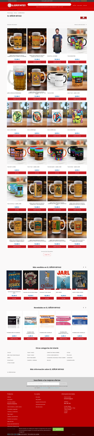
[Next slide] (86, 267)
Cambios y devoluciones (12, 416)
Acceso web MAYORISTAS (13, 423)
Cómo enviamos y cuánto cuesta (14, 406)
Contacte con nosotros (12, 419)
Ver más (77, 62)
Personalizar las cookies (33, 434)
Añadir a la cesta (16, 62)
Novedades (9, 399)
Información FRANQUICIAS (13, 426)
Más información (23, 434)
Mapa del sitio (10, 421)
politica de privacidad (44, 387)
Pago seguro (10, 414)
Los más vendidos (11, 402)
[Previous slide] (84, 267)
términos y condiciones (54, 387)
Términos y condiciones (12, 411)
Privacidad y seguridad (12, 409)
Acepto (58, 429)
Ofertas (9, 397)
